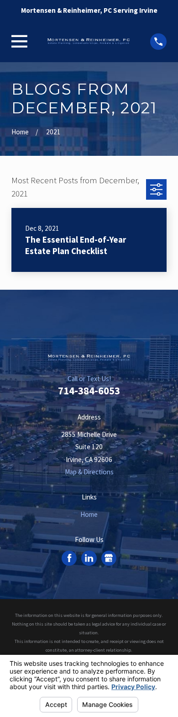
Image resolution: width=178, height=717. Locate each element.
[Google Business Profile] (109, 558)
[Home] (88, 41)
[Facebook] (69, 558)
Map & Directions (89, 471)
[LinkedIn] (89, 558)
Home (89, 514)
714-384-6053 (89, 390)
